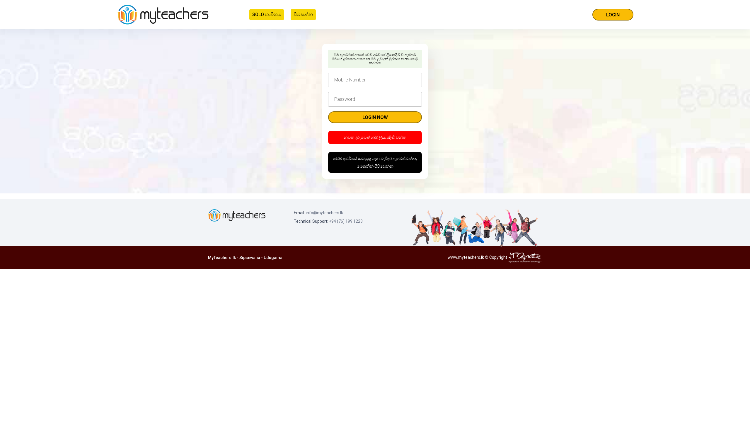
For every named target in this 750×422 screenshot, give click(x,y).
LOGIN (613, 15)
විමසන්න (303, 14)
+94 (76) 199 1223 (346, 221)
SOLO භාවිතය (266, 14)
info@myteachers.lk (324, 212)
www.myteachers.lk (466, 257)
